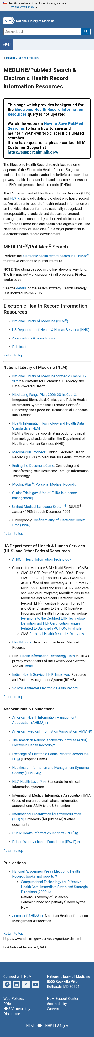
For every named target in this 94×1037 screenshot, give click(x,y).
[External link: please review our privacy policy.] (16, 984)
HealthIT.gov (21, 642)
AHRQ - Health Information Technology (41, 559)
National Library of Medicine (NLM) (40, 321)
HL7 (13, 198)
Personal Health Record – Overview (56, 634)
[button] (86, 31)
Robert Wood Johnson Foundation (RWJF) (44, 842)
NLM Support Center (62, 998)
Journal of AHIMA (25, 916)
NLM (30, 1026)
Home (28, 666)
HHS (48, 1026)
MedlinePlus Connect (28, 452)
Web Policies (13, 998)
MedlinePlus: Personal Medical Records (44, 484)
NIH (39, 1026)
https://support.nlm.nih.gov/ (33, 152)
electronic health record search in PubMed (56, 256)
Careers (53, 1009)
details (21, 288)
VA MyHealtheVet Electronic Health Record (45, 688)
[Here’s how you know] (47, 5)
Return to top (13, 355)
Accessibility (57, 1004)
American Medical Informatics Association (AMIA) (50, 731)
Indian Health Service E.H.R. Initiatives (41, 674)
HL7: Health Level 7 (27, 782)
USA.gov (61, 1026)
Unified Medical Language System (39, 507)
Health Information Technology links (47, 656)
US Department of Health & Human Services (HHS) (50, 330)
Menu (7, 44)
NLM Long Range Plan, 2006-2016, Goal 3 (44, 395)
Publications (21, 347)
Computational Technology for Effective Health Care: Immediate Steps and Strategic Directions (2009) (54, 887)
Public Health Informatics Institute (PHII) (43, 833)
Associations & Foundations (33, 338)
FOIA (7, 1004)
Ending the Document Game (33, 466)
